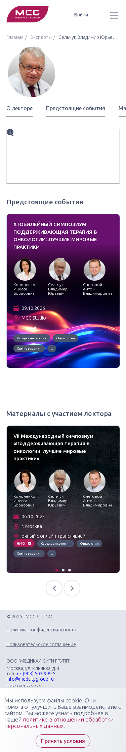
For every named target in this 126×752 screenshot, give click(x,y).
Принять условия (63, 741)
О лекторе (19, 108)
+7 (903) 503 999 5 (35, 673)
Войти (81, 14)
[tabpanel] (63, 291)
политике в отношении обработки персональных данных (59, 722)
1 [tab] (57, 570)
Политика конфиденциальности (41, 629)
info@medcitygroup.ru (30, 679)
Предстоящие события (75, 108)
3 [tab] (70, 570)
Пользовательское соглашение (41, 644)
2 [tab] (63, 570)
